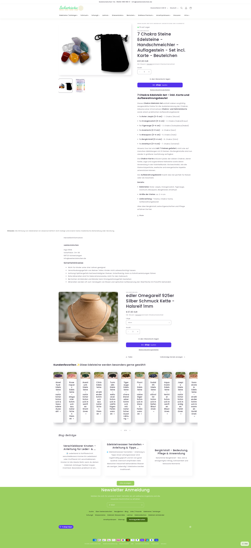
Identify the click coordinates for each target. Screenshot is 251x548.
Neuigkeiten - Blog (121, 511)
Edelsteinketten (140, 515)
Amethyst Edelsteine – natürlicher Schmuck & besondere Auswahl (58, 397)
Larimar (130, 515)
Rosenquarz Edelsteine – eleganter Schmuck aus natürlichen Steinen (72, 400)
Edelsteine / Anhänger (152, 511)
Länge (128, 318)
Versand (150, 64)
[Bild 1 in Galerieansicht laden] (65, 86)
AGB (132, 544)
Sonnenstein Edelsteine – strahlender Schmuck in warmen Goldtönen (194, 398)
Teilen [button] (130, 357)
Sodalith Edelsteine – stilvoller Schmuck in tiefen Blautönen (153, 395)
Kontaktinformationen (142, 544)
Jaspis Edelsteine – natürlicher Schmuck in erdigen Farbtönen (180, 397)
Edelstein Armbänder (156, 515)
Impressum (155, 544)
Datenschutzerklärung (110, 544)
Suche (91, 511)
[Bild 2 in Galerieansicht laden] (80, 86)
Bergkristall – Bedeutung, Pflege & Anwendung (171, 452)
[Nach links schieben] (121, 430)
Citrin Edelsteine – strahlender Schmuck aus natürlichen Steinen (99, 398)
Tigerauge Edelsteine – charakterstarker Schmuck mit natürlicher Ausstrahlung (126, 400)
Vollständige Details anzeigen (171, 357)
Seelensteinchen (95, 544)
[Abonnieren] (141, 505)
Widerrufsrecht (124, 544)
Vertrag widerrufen (137, 519)
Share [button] (141, 215)
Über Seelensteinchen (104, 511)
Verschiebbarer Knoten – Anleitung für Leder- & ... (79, 447)
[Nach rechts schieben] (130, 430)
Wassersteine (100, 515)
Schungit (89, 515)
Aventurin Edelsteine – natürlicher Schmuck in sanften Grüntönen (85, 397)
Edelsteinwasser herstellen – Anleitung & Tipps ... (125, 446)
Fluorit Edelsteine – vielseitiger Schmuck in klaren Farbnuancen (140, 398)
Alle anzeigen (125, 483)
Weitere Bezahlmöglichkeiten (160, 90)
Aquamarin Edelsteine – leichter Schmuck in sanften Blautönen (167, 397)
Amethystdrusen (109, 519)
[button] (68, 15)
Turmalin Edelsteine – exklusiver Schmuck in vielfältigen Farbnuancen (112, 398)
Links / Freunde (136, 511)
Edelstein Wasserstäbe (116, 515)
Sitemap (121, 519)
